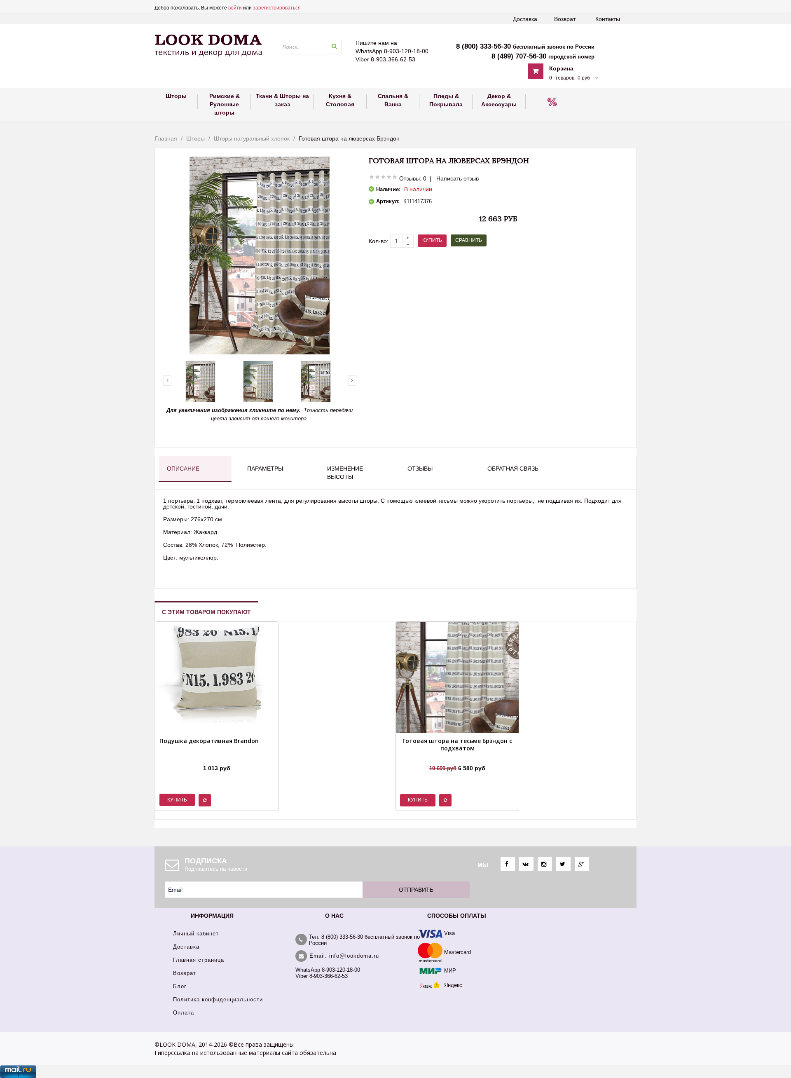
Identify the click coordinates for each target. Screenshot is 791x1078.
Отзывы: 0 (412, 178)
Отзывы (420, 468)
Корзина (561, 68)
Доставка (525, 19)
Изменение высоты (345, 472)
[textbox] (310, 46)
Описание (183, 468)
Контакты (607, 19)
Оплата (183, 1013)
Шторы (195, 138)
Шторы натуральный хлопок (252, 138)
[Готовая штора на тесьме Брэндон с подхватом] (457, 758)
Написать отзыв (457, 178)
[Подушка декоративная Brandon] (209, 758)
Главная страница (198, 960)
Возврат (565, 19)
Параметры (265, 468)
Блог (180, 986)
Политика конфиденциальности (218, 999)
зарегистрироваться (277, 8)
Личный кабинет (196, 933)
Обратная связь (512, 468)
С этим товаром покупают (206, 612)
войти (235, 8)
